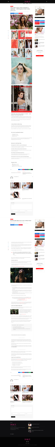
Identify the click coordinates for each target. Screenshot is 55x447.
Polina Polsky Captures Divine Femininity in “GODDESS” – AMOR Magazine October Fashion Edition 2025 (27, 376)
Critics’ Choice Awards (19, 359)
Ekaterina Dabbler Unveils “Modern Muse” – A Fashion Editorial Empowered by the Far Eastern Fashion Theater (27, 173)
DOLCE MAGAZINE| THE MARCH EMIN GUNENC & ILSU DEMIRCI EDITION (41, 43)
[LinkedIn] (8, 35)
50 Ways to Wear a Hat (23, 314)
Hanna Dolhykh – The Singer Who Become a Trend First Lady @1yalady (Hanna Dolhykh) (27, 189)
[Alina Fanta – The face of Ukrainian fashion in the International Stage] (15, 185)
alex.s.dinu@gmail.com (16, 176)
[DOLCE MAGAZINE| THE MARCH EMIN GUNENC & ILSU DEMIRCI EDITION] (36, 43)
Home (24, 3)
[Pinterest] (8, 36)
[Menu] (8, 1)
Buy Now (28, 443)
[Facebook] (8, 32)
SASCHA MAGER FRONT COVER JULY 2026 (39, 34)
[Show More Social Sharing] (23, 13)
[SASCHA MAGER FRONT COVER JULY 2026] (40, 30)
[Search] (46, 1)
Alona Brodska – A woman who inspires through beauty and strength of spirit (15, 198)
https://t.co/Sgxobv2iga (28, 298)
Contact (30, 3)
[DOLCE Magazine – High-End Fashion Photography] (27, 2)
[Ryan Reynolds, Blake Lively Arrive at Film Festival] (27, 195)
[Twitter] (8, 33)
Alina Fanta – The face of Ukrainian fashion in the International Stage (15, 189)
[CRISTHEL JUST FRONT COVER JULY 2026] (36, 40)
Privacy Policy (39, 270)
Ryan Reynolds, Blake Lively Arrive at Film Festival (16, 172)
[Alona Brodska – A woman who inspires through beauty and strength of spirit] (15, 195)
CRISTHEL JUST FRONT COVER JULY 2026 (41, 39)
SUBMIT (27, 3)
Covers (35, 245)
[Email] (8, 38)
